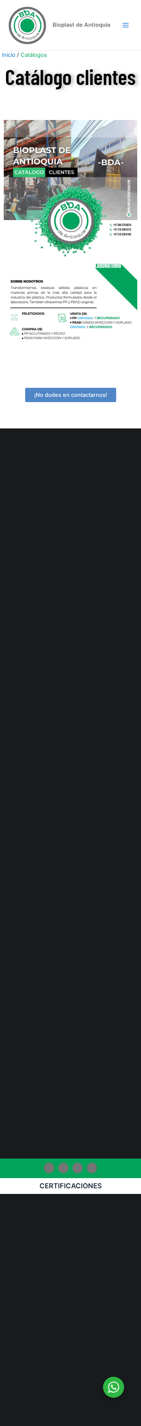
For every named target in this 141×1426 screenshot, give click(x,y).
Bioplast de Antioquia (81, 24)
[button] (70, 395)
